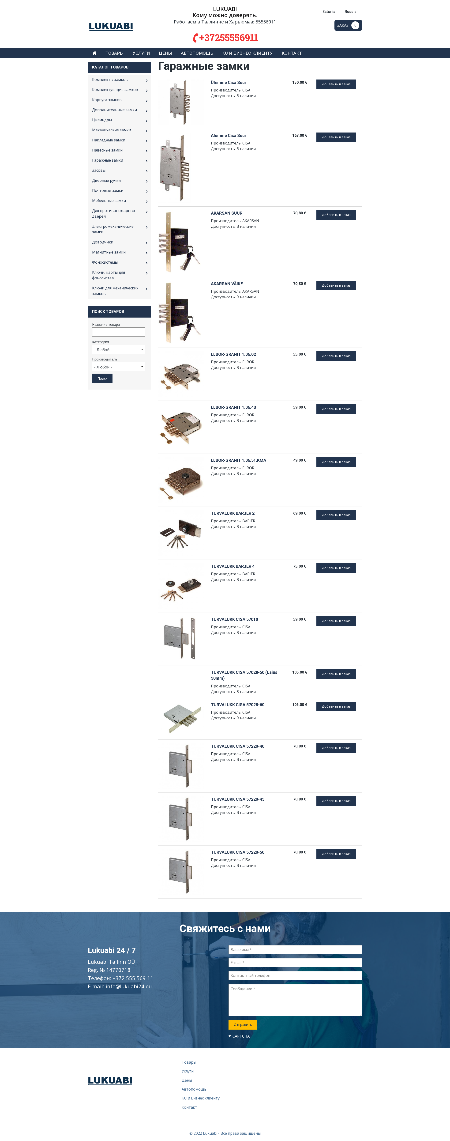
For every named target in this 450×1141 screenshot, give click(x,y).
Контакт (292, 53)
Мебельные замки (109, 200)
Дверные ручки (106, 180)
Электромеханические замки (113, 229)
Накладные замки (108, 140)
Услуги (141, 53)
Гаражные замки (107, 160)
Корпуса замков (107, 99)
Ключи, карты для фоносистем (108, 275)
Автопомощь (197, 53)
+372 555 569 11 (133, 978)
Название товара (106, 324)
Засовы (98, 170)
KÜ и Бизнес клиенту (247, 53)
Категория (100, 342)
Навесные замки (107, 150)
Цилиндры (102, 119)
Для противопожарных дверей (113, 213)
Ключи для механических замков (115, 290)
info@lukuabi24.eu (129, 986)
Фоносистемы (105, 262)
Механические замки (111, 130)
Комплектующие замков (115, 89)
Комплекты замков (110, 79)
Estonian (330, 12)
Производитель (104, 359)
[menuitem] (94, 53)
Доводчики (102, 242)
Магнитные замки (109, 252)
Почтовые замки (107, 190)
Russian (352, 12)
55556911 (265, 22)
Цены (165, 53)
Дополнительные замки (114, 109)
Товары (114, 53)
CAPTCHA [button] (241, 1036)
